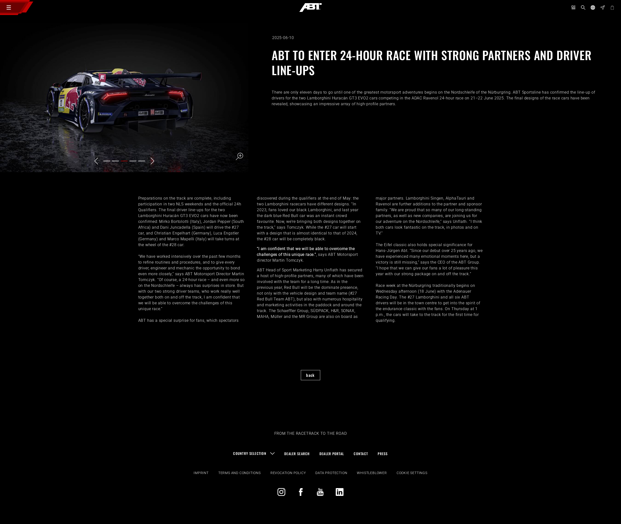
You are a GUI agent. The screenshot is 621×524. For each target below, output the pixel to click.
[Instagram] (281, 492)
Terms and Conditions (239, 473)
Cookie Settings (412, 473)
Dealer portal (331, 453)
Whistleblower (372, 473)
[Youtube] (320, 492)
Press (383, 453)
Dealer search (297, 453)
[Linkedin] (339, 492)
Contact (361, 453)
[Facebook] (301, 492)
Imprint (201, 473)
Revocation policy (288, 473)
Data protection (331, 473)
